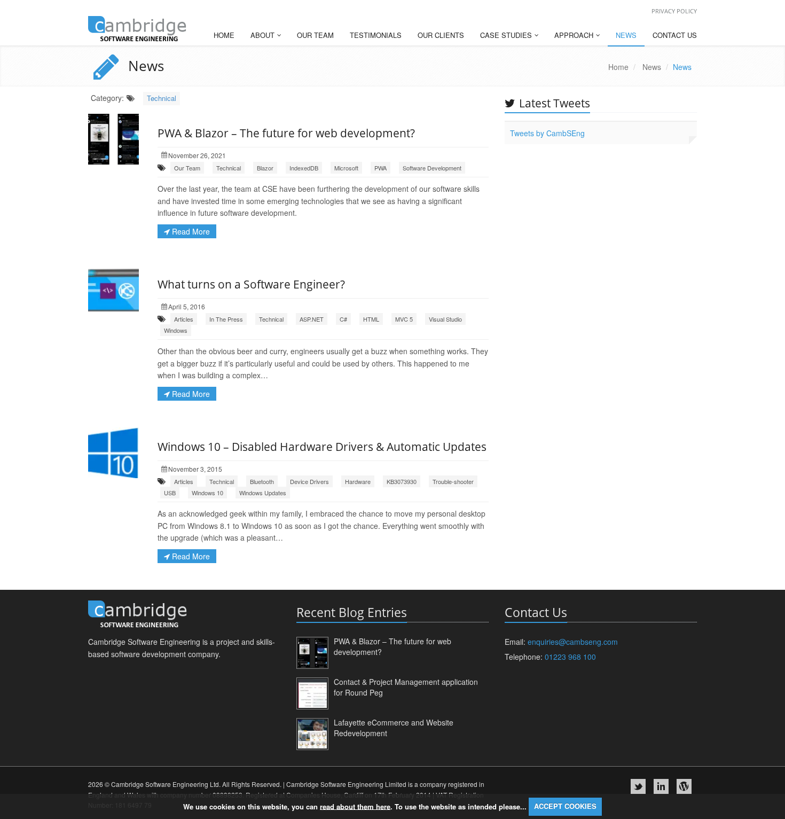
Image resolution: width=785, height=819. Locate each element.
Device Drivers (309, 481)
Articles (183, 319)
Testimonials (376, 35)
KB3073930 (402, 481)
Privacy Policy (674, 11)
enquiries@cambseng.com (573, 641)
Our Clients (441, 35)
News (626, 35)
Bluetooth (262, 481)
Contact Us (675, 35)
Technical (161, 98)
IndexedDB (303, 167)
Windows (175, 330)
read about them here (355, 806)
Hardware (358, 481)
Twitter (638, 786)
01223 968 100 (570, 656)
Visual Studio (445, 319)
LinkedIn (661, 786)
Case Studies (507, 35)
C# (343, 319)
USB (170, 492)
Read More (190, 231)
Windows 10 (207, 492)
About (263, 35)
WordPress (684, 786)
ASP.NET (312, 319)
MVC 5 (404, 319)
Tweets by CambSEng (547, 133)
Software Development (432, 167)
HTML (371, 319)
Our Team (315, 35)
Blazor (265, 167)
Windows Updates (262, 492)
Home (224, 35)
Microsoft (346, 167)
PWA (380, 167)
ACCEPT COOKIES (565, 806)
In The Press (226, 319)
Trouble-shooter (453, 481)
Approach (574, 35)
